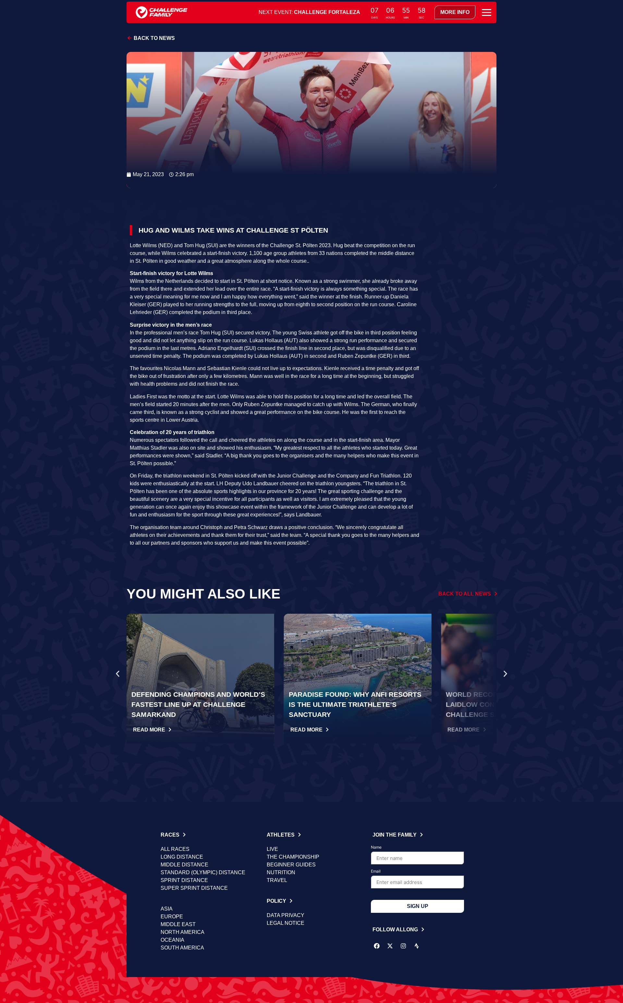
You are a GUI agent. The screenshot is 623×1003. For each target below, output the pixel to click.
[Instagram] (403, 946)
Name (376, 847)
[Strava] (416, 946)
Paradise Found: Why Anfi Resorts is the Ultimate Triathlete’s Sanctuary (355, 704)
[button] (118, 674)
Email (376, 871)
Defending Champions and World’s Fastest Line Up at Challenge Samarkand (198, 704)
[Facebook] (377, 946)
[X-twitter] (390, 946)
